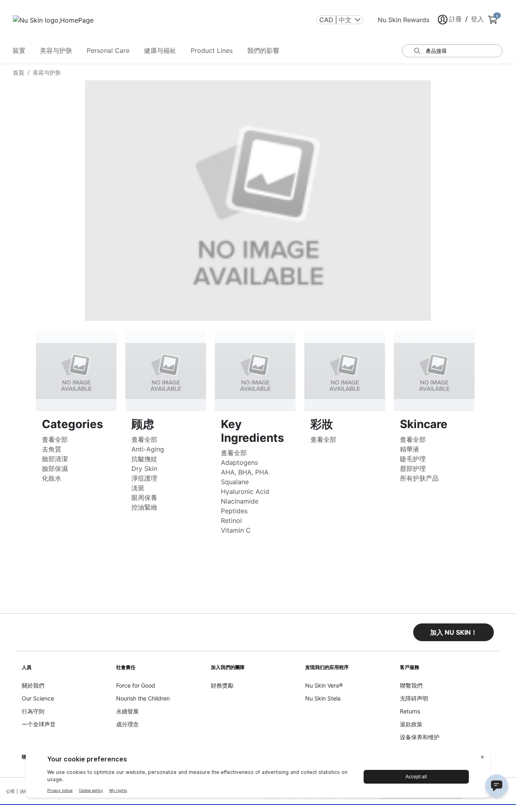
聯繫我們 (411, 685)
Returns (410, 711)
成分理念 (127, 724)
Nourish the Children (143, 698)
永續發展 (127, 711)
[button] (453, 632)
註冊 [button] (455, 19)
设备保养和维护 (419, 737)
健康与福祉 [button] (160, 50)
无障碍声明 (414, 698)
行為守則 (33, 711)
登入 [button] (477, 19)
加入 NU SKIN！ (453, 632)
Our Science (38, 698)
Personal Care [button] (108, 50)
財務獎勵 (222, 685)
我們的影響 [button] (263, 50)
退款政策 (411, 724)
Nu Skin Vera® (324, 685)
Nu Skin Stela (323, 698)
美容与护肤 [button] (56, 50)
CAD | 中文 (335, 20)
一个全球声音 (39, 724)
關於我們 (33, 685)
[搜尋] (417, 51)
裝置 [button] (18, 50)
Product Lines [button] (212, 50)
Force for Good (135, 685)
